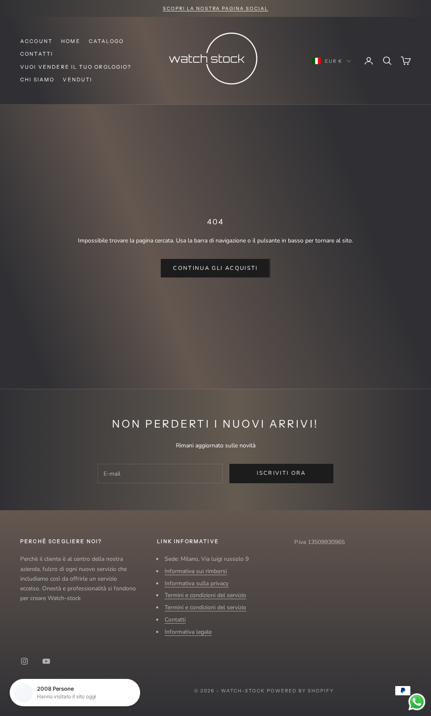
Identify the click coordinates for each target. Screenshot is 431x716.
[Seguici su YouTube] (46, 661)
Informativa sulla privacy (197, 583)
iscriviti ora (281, 473)
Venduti (77, 79)
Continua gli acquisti (215, 268)
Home (70, 41)
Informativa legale (188, 632)
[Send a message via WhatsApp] (417, 702)
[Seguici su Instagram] (24, 661)
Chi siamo (37, 79)
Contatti (36, 54)
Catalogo (106, 41)
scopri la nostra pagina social (215, 8)
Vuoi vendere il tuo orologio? (76, 67)
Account (36, 41)
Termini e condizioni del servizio (205, 595)
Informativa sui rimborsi (196, 571)
